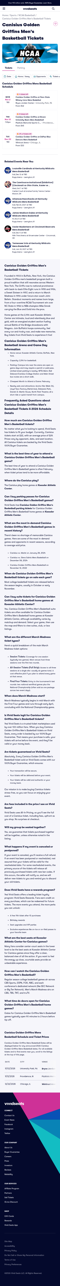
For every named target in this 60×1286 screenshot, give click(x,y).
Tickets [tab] (8, 68)
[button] (7, 76)
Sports (13, 15)
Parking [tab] (21, 68)
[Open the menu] (4, 8)
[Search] (53, 8)
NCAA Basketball (27, 15)
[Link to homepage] (30, 8)
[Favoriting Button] (55, 23)
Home (5, 15)
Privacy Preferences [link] (12, 1264)
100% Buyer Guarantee (33, 3)
